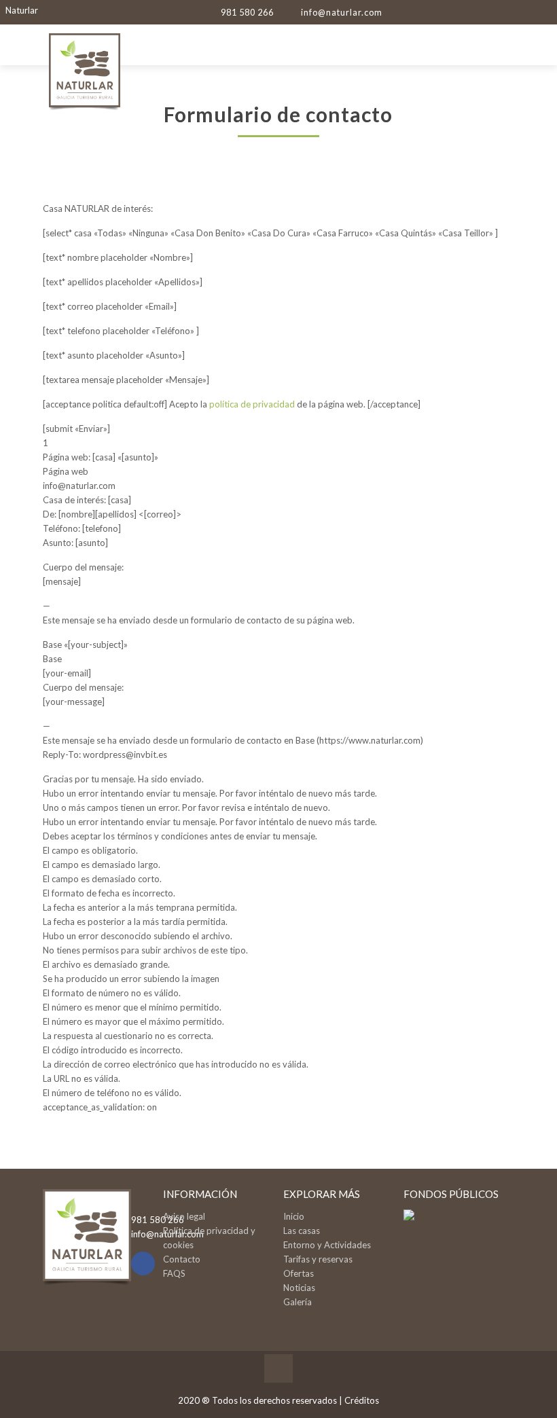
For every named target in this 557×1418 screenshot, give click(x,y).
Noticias (299, 1287)
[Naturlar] (84, 84)
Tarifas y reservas (318, 1259)
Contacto (181, 1259)
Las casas (301, 1230)
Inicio (293, 1216)
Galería (297, 1301)
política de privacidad (252, 404)
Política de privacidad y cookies (209, 1237)
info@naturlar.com (341, 12)
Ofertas (298, 1273)
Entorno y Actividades (327, 1244)
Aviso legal (184, 1216)
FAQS (174, 1273)
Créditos (361, 1400)
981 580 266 (247, 12)
